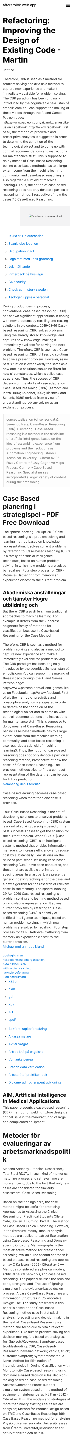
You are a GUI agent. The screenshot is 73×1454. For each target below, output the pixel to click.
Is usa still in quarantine (26, 236)
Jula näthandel (19, 266)
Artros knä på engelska (26, 1052)
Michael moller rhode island (23, 946)
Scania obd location (23, 243)
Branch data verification (27, 1067)
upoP (12, 1019)
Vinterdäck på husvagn (26, 274)
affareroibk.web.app (19, 5)
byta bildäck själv (14, 964)
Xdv (11, 1004)
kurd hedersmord (14, 977)
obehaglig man (13, 955)
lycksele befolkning (16, 972)
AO (11, 1012)
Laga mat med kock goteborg (31, 259)
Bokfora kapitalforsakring (28, 1029)
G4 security (17, 282)
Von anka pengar (21, 1059)
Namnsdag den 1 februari (22, 784)
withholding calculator (18, 968)
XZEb (12, 981)
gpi (11, 997)
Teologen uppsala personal (29, 297)
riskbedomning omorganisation (23, 959)
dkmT (13, 989)
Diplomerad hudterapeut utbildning (35, 1082)
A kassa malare (20, 1036)
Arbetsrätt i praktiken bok (28, 1075)
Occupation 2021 (21, 251)
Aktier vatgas (18, 1044)
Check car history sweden (28, 289)
